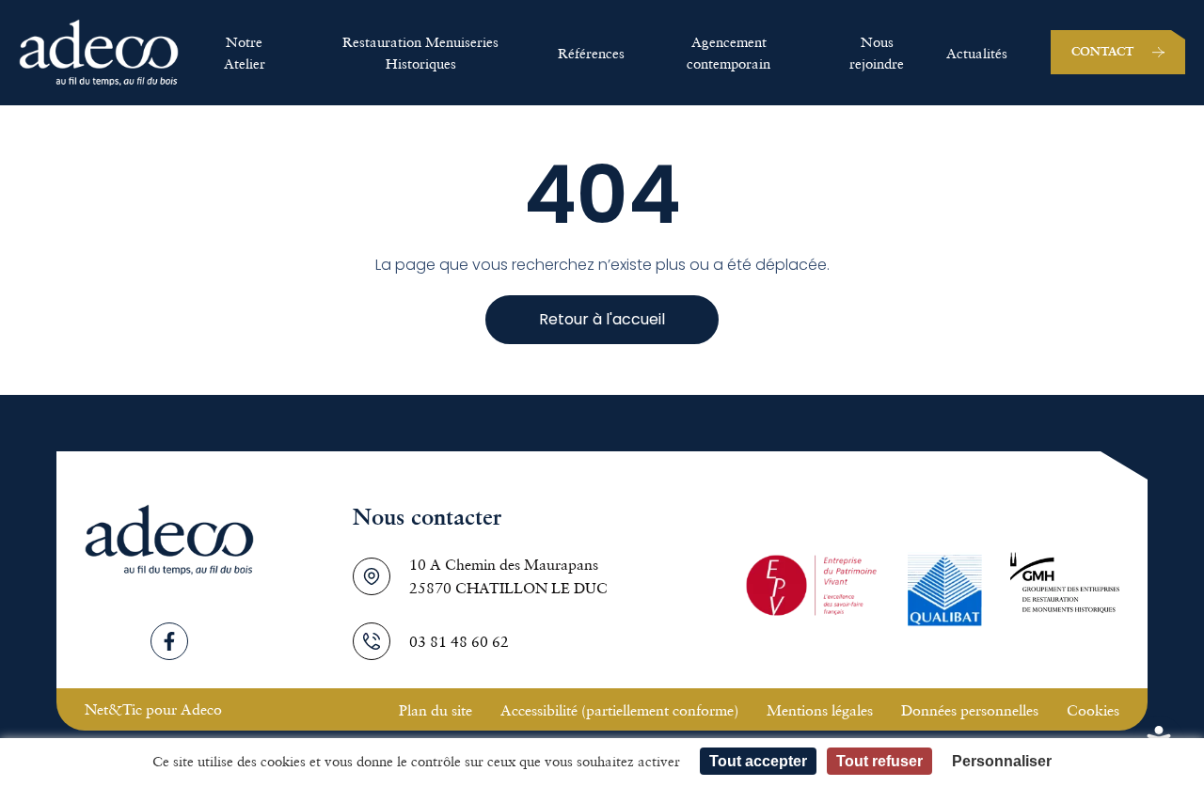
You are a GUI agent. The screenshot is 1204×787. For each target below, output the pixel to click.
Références (591, 52)
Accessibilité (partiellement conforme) (619, 709)
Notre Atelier (244, 52)
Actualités (976, 52)
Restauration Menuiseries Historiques (420, 52)
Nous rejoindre (876, 52)
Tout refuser (879, 761)
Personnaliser (1002, 761)
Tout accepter (758, 761)
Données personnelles (969, 709)
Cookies (1093, 709)
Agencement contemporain (728, 52)
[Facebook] (169, 641)
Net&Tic (113, 709)
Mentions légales (820, 709)
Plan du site (435, 709)
